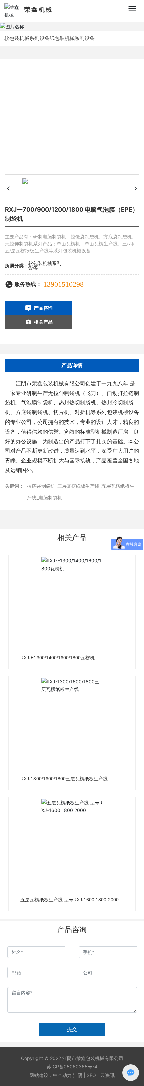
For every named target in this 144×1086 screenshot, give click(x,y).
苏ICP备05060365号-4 (72, 1066)
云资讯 (107, 1075)
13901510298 (63, 284)
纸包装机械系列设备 (72, 38)
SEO (91, 1075)
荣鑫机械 (38, 9)
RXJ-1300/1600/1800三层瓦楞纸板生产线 (64, 778)
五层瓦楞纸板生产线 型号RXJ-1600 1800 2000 (69, 899)
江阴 (77, 1075)
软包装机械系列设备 (27, 38)
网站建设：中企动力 (50, 1075)
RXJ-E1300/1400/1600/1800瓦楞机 (57, 657)
